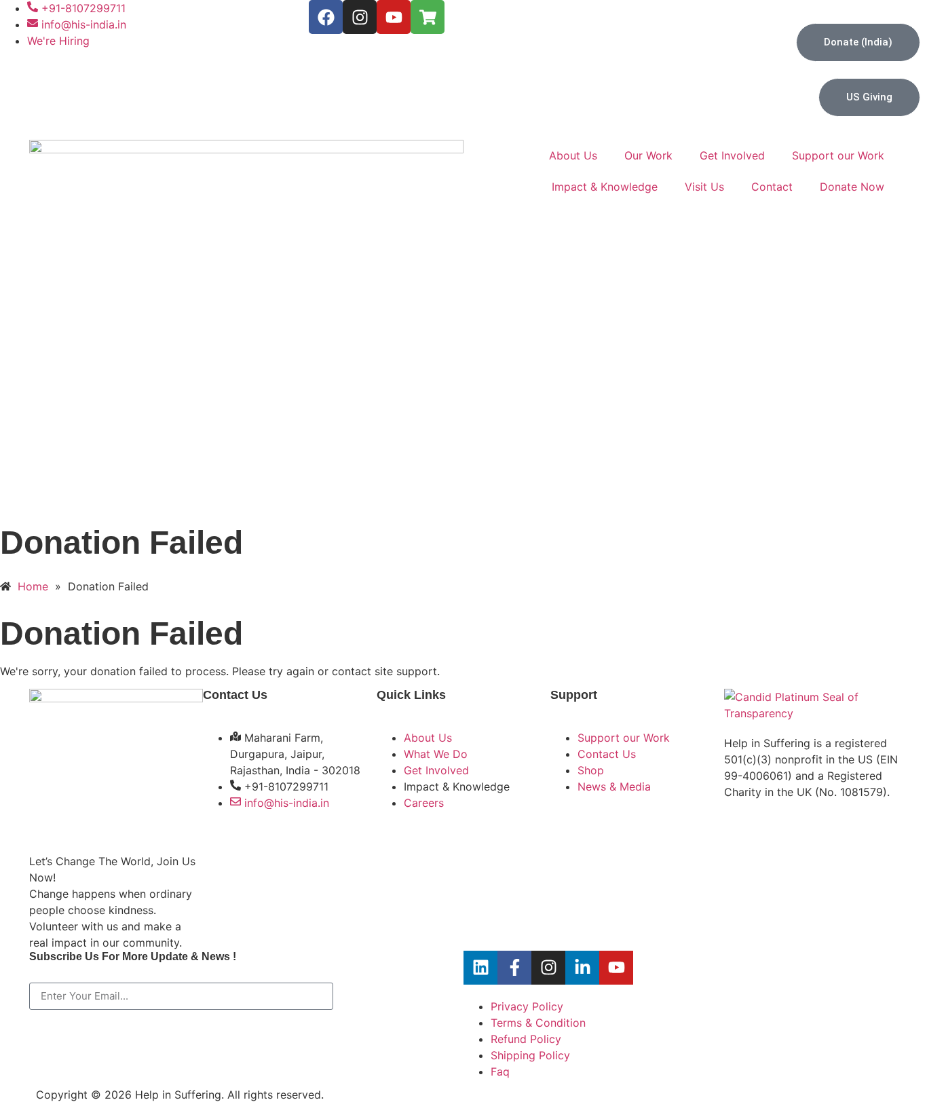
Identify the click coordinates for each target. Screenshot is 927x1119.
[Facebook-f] (514, 968)
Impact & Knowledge (605, 186)
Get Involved (732, 155)
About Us (573, 155)
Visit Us (704, 186)
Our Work (648, 155)
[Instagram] (360, 17)
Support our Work (838, 155)
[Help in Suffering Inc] (811, 713)
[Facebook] (326, 17)
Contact (772, 186)
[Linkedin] (480, 968)
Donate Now (852, 186)
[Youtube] (394, 17)
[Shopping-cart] (427, 17)
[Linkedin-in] (582, 968)
